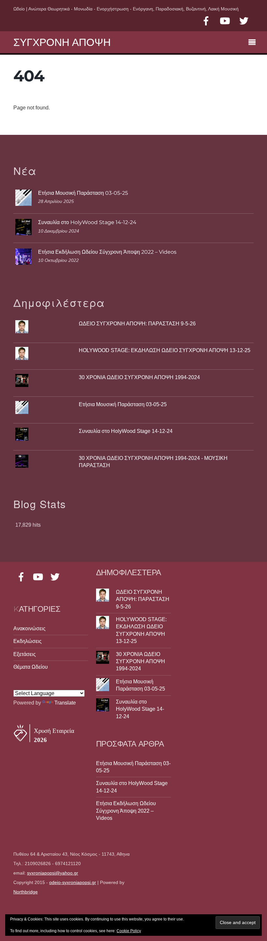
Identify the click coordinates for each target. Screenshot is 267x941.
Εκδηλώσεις (27, 641)
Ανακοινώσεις (29, 628)
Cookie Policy (129, 931)
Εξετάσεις (24, 654)
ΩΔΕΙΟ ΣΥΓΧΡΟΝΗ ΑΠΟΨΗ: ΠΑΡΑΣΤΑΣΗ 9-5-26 (137, 323)
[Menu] (253, 43)
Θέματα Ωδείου (30, 667)
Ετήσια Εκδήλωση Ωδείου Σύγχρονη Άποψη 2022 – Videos (107, 252)
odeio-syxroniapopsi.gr (72, 882)
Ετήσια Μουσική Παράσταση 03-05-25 (83, 193)
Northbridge (25, 892)
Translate (65, 703)
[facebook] (206, 21)
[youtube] (225, 21)
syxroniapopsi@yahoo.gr (52, 873)
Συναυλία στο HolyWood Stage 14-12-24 (87, 222)
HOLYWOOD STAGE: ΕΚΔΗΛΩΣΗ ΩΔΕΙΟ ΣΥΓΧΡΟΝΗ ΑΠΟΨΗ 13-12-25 (164, 350)
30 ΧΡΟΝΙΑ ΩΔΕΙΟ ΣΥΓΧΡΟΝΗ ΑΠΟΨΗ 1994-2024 (139, 377)
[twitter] (244, 21)
